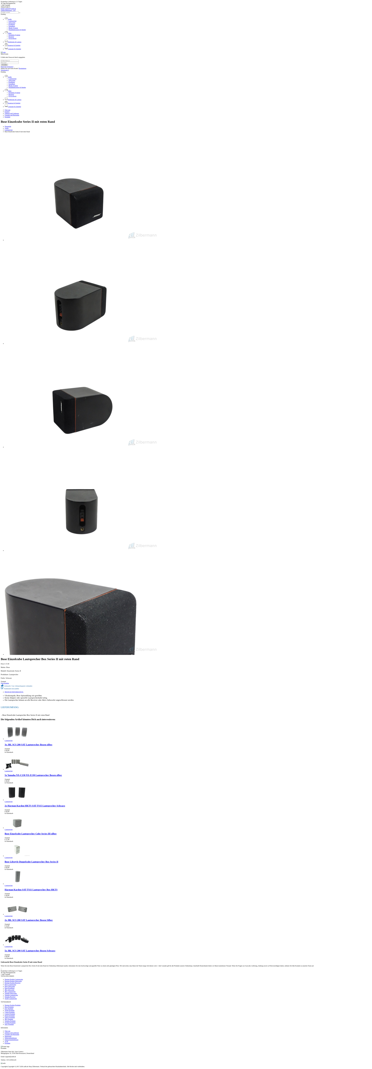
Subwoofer (12, 23)
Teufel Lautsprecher (11, 998)
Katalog (7, 112)
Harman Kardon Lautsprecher (14, 979)
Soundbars (12, 26)
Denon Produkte (10, 1016)
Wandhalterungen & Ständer (17, 30)
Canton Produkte (10, 1014)
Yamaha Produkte (10, 1021)
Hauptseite (8, 126)
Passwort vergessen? (7, 67)
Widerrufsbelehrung (11, 1038)
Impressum (8, 1036)
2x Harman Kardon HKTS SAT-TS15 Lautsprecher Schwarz (35, 805)
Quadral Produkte (10, 1023)
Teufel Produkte (9, 1010)
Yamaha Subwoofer (11, 993)
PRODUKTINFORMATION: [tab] (14, 692)
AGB (6, 1041)
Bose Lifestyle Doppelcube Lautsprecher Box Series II (31, 861)
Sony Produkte (9, 1024)
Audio (7, 128)
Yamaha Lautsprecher (11, 995)
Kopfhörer (12, 24)
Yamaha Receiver (10, 997)
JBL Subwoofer (9, 990)
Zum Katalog (5, 683)
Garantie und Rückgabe (12, 115)
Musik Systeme (13, 28)
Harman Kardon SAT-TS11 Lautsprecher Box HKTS (31, 889)
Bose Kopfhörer (10, 988)
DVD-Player (12, 38)
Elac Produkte (9, 1009)
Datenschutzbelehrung (11, 1040)
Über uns (7, 110)
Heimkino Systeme (14, 35)
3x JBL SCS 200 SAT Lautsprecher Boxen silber (28, 744)
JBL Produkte (9, 1019)
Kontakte (7, 117)
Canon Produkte (10, 1012)
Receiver (11, 37)
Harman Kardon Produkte (13, 1005)
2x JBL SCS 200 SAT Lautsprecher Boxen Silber (29, 920)
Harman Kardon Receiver (12, 983)
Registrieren (22, 68)
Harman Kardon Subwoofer (13, 981)
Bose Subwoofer (10, 986)
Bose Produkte (9, 1007)
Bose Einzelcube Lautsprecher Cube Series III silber (31, 833)
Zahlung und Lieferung (12, 113)
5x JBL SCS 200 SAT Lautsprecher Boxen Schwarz (30, 950)
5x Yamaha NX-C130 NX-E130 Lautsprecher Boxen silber (33, 775)
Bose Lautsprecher (10, 984)
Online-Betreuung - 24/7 (8, 10)
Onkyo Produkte (10, 1017)
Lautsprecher (12, 21)
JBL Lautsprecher (10, 991)
